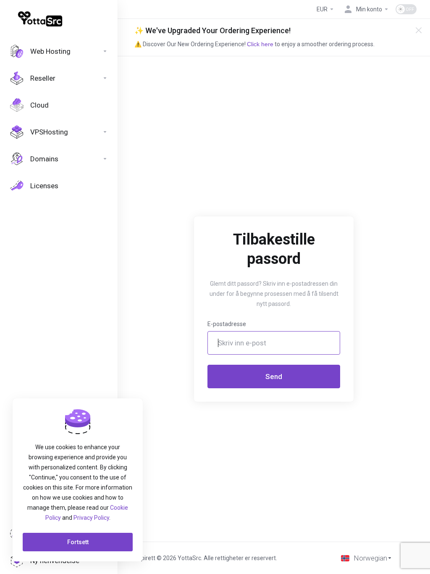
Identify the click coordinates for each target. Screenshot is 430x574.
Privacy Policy (91, 517)
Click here (260, 44)
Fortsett (78, 542)
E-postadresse (226, 324)
